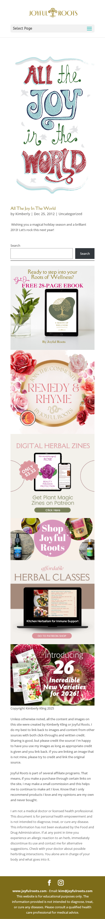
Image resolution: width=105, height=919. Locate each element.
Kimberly (22, 213)
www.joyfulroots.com (29, 891)
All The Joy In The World (33, 208)
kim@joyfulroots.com (75, 891)
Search (15, 245)
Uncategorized (70, 213)
